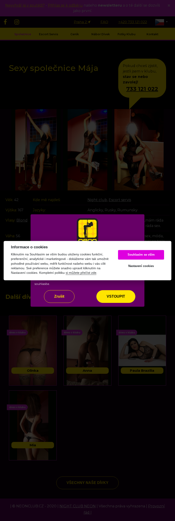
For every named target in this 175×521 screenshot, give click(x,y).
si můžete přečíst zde (81, 273)
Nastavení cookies (141, 266)
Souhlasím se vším (141, 255)
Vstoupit (116, 296)
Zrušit (59, 296)
